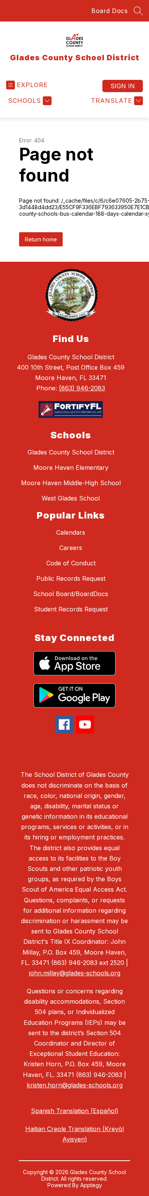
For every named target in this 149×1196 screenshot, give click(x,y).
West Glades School (71, 498)
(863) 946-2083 (82, 388)
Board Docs (109, 11)
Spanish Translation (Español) (74, 1111)
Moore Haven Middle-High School (71, 483)
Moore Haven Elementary (71, 467)
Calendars (70, 532)
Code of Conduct (71, 563)
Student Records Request (71, 609)
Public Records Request (70, 578)
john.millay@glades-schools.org (74, 973)
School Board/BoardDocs (70, 594)
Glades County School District (71, 452)
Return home (41, 239)
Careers (70, 548)
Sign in (122, 86)
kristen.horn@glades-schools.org (75, 1085)
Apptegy (91, 1185)
